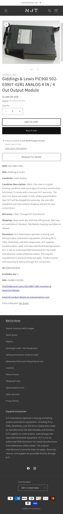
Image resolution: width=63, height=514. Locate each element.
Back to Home (13, 320)
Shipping (5, 101)
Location (10, 368)
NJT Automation (34, 509)
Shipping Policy (13, 381)
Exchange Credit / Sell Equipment (22, 348)
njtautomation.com (15, 387)
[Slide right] (38, 69)
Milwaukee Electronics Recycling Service (24, 361)
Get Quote (24, 303)
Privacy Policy (12, 401)
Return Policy (12, 374)
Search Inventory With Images (20, 328)
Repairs (9, 341)
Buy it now (31, 130)
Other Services (12, 394)
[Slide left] (25, 69)
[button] (6, 10)
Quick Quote (12, 335)
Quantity (6, 105)
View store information (16, 148)
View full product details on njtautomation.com (25, 297)
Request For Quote (31, 156)
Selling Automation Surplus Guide (22, 354)
